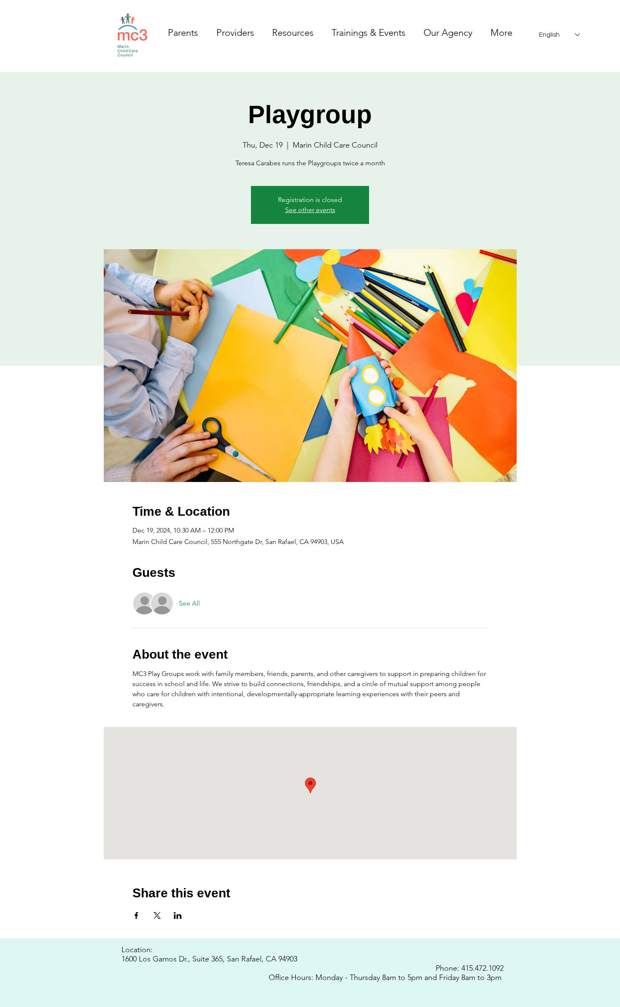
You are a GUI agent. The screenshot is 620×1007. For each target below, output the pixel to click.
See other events (310, 210)
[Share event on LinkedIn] (178, 915)
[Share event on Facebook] (136, 915)
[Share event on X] (157, 915)
